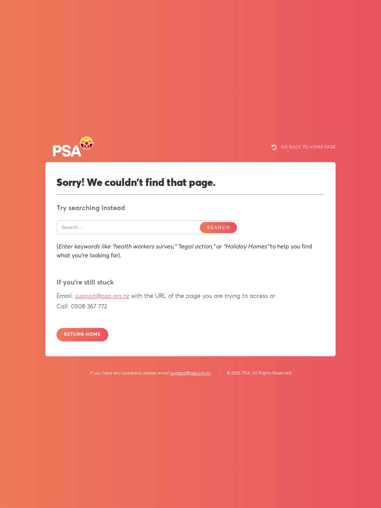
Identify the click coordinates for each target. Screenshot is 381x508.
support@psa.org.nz (102, 296)
